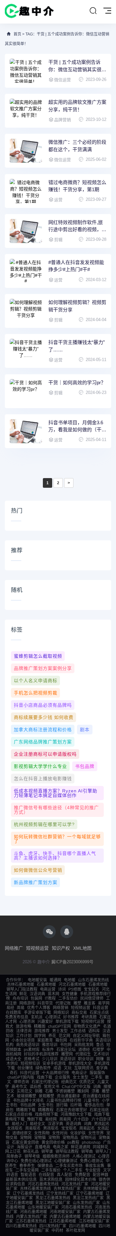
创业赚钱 (25, 1068)
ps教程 (73, 1142)
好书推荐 (71, 1017)
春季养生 (27, 1165)
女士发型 (80, 1077)
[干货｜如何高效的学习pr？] (26, 391)
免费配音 (82, 1174)
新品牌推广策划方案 (35, 882)
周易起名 (87, 1128)
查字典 (102, 1068)
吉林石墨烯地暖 (20, 984)
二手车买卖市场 (68, 1165)
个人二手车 (72, 1170)
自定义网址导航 (86, 1036)
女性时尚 (60, 1133)
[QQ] (66, 931)
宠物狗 (54, 1137)
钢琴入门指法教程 (21, 989)
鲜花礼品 (31, 1151)
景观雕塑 (46, 1096)
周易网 (65, 1119)
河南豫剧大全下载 (76, 1114)
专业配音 (93, 1170)
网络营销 (60, 1007)
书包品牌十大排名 (28, 1100)
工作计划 (24, 1036)
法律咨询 (24, 1031)
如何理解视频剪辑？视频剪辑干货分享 (77, 305)
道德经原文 (22, 1133)
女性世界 (96, 1133)
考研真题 (89, 1017)
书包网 (66, 1045)
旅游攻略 (23, 1026)
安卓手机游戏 (54, 1063)
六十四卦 (81, 1119)
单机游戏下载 (67, 1021)
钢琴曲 (87, 1151)
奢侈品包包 (94, 1105)
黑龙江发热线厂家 (88, 1198)
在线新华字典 (81, 1040)
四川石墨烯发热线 (21, 1226)
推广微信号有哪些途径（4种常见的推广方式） (56, 810)
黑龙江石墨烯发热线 (52, 1198)
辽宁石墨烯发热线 (28, 1193)
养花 (52, 1036)
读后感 (35, 1086)
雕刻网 (83, 1091)
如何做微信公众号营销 (38, 870)
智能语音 (28, 1174)
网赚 (100, 1059)
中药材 (57, 1230)
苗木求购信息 (51, 1179)
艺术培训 (101, 1054)
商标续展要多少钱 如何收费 (43, 717)
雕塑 (77, 1003)
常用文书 (51, 1086)
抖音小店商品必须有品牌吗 (43, 705)
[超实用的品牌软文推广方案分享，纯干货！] (26, 111)
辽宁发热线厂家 (59, 1193)
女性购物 (42, 1133)
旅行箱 (62, 1105)
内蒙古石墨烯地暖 (65, 1216)
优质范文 (87, 1082)
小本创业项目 (23, 1040)
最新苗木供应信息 (21, 1179)
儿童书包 (91, 1100)
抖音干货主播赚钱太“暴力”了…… (76, 345)
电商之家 (60, 1147)
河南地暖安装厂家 (65, 1212)
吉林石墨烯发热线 (35, 1188)
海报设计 (24, 1147)
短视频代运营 (92, 1021)
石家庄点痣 (99, 1012)
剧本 (85, 729)
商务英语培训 (27, 1045)
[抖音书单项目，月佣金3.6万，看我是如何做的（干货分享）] (26, 431)
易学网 (104, 1003)
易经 (10, 1007)
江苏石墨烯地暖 (62, 1221)
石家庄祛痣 (99, 1110)
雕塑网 (67, 1054)
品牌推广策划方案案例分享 (43, 668)
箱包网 (61, 1040)
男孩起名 (102, 1124)
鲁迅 (100, 1045)
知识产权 (61, 948)
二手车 (96, 1077)
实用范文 (24, 1091)
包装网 (36, 998)
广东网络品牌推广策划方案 (43, 741)
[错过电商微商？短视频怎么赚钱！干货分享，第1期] (26, 191)
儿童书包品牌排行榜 (63, 1100)
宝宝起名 (91, 989)
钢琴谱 (47, 1151)
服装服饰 (97, 1073)
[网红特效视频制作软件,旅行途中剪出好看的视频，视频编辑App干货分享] (26, 231)
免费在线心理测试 (36, 1161)
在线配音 (46, 1174)
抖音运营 (100, 1007)
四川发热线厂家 (52, 1226)
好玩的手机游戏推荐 (41, 1054)
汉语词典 (37, 994)
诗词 (62, 989)
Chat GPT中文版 (76, 1086)
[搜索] (93, 11)
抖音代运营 (29, 1073)
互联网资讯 (83, 1068)
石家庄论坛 (66, 1049)
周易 (20, 1007)
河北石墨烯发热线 (43, 1184)
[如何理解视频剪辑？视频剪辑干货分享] (26, 311)
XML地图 (82, 948)
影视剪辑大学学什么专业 (40, 766)
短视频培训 (30, 1063)
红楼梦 (98, 1049)
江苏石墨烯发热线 (30, 1221)
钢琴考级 (32, 1156)
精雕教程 (45, 1110)
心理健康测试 (65, 1161)
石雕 (49, 1091)
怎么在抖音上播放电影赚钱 (43, 778)
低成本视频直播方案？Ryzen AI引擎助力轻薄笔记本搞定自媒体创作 (55, 793)
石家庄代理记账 (45, 1082)
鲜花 (23, 994)
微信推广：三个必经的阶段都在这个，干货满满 (77, 145)
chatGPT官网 (59, 1026)
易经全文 (37, 1124)
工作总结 (78, 1031)
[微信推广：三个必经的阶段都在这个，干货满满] (26, 151)
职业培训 (85, 1059)
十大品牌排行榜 (55, 1073)
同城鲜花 (100, 1147)
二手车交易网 (27, 1170)
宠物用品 (70, 1137)
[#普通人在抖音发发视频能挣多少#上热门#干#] (26, 271)
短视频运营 (37, 948)
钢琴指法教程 (67, 1151)
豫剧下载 (35, 1119)
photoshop (91, 1142)
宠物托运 (88, 1137)
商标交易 (79, 1012)
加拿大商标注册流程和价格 (43, 729)
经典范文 (69, 1082)
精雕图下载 (25, 1110)
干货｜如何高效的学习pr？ (77, 382)
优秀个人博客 (38, 1007)
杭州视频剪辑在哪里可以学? (44, 824)
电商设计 (79, 1073)
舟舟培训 (20, 998)
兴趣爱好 (45, 1021)
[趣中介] (29, 12)
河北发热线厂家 (74, 1184)
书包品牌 (84, 766)
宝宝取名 (69, 1128)
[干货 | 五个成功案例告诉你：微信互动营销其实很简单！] (26, 71)
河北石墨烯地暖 (72, 984)
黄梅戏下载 (14, 1119)
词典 (97, 1086)
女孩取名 (15, 1128)
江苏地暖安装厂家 (94, 1221)
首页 (17, 34)
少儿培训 (49, 1059)
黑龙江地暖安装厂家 (52, 1203)
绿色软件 (43, 1068)
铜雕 (39, 1091)
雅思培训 (49, 1045)
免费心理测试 (91, 1161)
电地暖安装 (37, 980)
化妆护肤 (78, 1133)
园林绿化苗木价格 (80, 1179)
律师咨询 (21, 1082)
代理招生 (83, 1054)
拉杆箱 (76, 1105)
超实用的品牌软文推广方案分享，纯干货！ (77, 105)
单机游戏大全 (80, 1063)
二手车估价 (68, 998)
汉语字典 (55, 1124)
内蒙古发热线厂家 (31, 1216)
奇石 (13, 1073)
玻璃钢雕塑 (26, 1096)
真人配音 (64, 1174)
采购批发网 (83, 1045)
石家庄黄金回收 (25, 1142)
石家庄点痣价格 (18, 1114)
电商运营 (47, 989)
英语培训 (67, 1059)
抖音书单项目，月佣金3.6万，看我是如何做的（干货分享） (77, 427)
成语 (57, 1068)
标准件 (48, 1049)
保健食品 (45, 1165)
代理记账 (63, 1003)
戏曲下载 (44, 1077)
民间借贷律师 (91, 998)
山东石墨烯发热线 (93, 980)
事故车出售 (94, 1165)
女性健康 (69, 994)
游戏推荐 (42, 1031)
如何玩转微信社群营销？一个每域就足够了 (57, 839)
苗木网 (53, 994)
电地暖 (69, 980)
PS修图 (74, 989)
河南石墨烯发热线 (76, 1207)
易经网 (51, 1119)
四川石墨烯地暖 (82, 1226)
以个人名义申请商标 (35, 680)
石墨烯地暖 (46, 984)
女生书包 (45, 1105)
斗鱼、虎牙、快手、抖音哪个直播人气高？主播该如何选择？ (55, 855)
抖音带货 (45, 1003)
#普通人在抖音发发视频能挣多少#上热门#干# (76, 266)
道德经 (84, 1049)
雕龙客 (89, 1003)
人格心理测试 (83, 1156)
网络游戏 (27, 1003)
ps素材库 (32, 1049)
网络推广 (14, 948)
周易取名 (33, 1128)
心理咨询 (27, 1021)
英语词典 (73, 1124)
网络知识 (61, 1012)
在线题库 (13, 1012)
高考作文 (19, 1086)
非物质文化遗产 (87, 1026)
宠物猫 (40, 1137)
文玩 (68, 1068)
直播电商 (42, 1147)
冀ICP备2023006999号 (72, 961)
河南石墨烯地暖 (33, 1212)
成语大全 (13, 1059)
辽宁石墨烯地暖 (89, 1193)
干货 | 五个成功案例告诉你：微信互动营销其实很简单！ (77, 66)
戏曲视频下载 (46, 1114)
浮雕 (95, 1091)
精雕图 (39, 1026)
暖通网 (55, 980)
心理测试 (53, 1017)
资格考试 (31, 1059)
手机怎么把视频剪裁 (35, 692)
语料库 (94, 1031)
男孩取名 (51, 1128)
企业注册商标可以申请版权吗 (45, 754)
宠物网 (26, 1137)
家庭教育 (45, 1040)
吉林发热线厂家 (67, 1188)
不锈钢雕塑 (65, 1091)
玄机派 (37, 1017)
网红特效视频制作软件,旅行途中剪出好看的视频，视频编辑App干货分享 (77, 226)
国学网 (40, 1036)
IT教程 (50, 998)
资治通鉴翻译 (68, 1096)
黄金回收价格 (53, 1142)
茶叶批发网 (75, 1230)
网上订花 (13, 1151)
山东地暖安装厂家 (43, 1207)
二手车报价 (51, 1170)
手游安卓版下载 (37, 1012)
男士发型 (60, 1031)
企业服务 (62, 1077)
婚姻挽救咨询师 (56, 1156)
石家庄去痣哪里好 (71, 1110)
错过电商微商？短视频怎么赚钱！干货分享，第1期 (77, 186)
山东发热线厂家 (86, 1203)
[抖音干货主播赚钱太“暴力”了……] (26, 351)
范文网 (64, 1036)
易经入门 (19, 1124)
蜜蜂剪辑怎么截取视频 (38, 656)
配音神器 (100, 1174)
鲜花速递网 (80, 1147)
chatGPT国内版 (20, 1077)
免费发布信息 (16, 1017)
